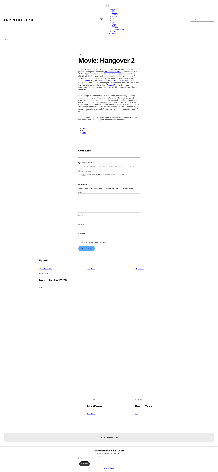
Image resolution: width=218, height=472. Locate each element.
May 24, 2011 (91, 162)
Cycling (41, 287)
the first (91, 76)
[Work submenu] (116, 26)
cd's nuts (84, 162)
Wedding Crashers (121, 80)
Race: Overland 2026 (53, 280)
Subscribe (84, 464)
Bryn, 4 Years (143, 406)
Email (81, 224)
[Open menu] (101, 19)
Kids (93, 414)
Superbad (102, 80)
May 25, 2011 (89, 171)
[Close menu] (106, 5)
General (89, 414)
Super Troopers (84, 80)
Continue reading (109, 468)
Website (81, 234)
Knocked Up (112, 85)
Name (81, 215)
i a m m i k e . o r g (18, 19)
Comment (83, 192)
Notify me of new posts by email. (94, 243)
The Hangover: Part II (112, 72)
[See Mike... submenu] (117, 9)
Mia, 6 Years (95, 406)
